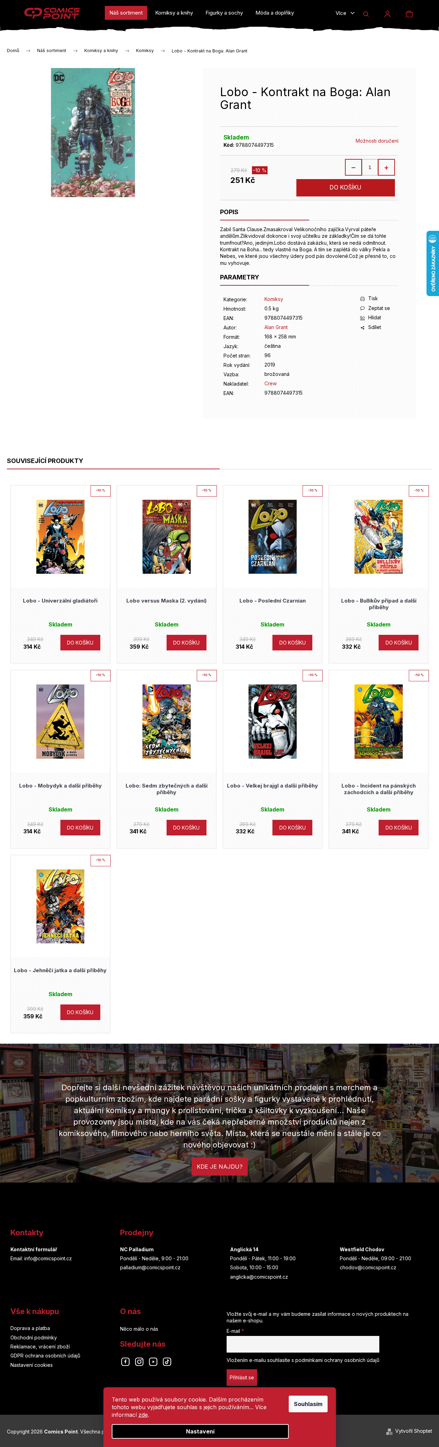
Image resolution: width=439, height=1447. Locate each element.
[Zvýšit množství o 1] (386, 167)
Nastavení (200, 1431)
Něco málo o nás (139, 1329)
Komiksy (273, 299)
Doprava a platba (30, 1328)
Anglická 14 (244, 1249)
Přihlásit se (242, 1377)
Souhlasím (308, 1403)
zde (143, 1414)
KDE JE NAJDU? (220, 1166)
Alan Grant (276, 327)
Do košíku (345, 187)
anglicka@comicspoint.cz (259, 1277)
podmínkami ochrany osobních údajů (337, 1360)
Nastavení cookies (31, 1365)
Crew (270, 383)
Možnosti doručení (377, 141)
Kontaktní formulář (33, 1249)
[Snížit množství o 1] (353, 167)
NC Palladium (137, 1249)
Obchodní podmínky (33, 1337)
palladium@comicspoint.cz (150, 1267)
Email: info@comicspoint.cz (41, 1258)
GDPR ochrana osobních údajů (45, 1355)
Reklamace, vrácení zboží (40, 1346)
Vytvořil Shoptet (413, 1431)
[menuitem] (126, 13)
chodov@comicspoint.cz (368, 1267)
